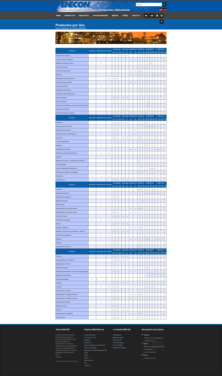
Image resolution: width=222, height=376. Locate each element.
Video (86, 355)
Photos (86, 358)
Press (86, 353)
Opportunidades (100, 15)
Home (58, 15)
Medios (115, 15)
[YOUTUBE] (151, 17)
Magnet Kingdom (118, 337)
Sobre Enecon (88, 360)
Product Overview (89, 335)
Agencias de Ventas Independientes (95, 350)
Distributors (87, 342)
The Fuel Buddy (118, 345)
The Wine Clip (117, 340)
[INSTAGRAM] (161, 17)
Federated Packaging (119, 348)
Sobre (125, 15)
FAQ (85, 363)
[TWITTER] (145, 17)
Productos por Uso (90, 337)
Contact (136, 15)
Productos (70, 15)
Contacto (87, 365)
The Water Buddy (118, 342)
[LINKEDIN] (156, 17)
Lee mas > (59, 357)
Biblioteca (84, 15)
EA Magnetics (117, 335)
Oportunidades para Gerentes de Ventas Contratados (94, 346)
